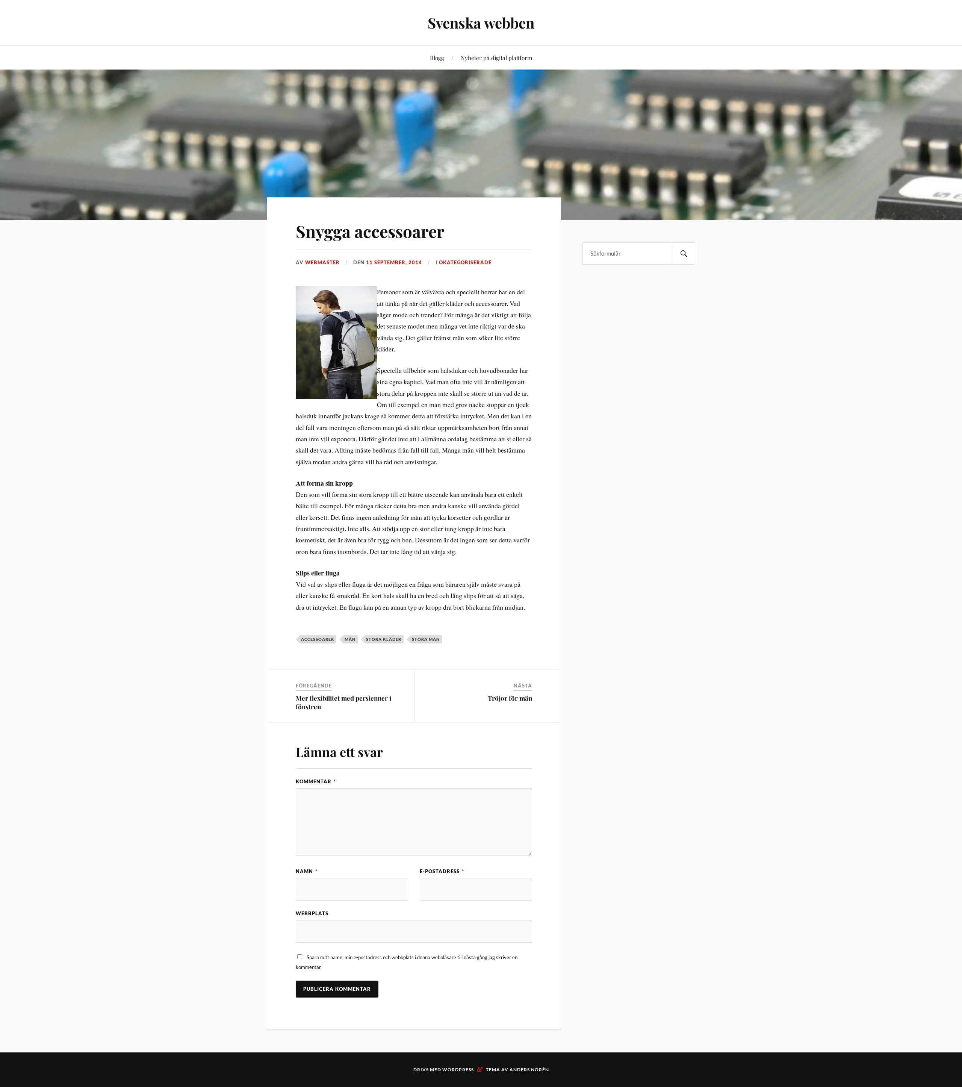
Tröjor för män (510, 698)
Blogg (437, 58)
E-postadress (442, 871)
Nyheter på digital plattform (496, 58)
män (350, 639)
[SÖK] (684, 253)
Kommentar (316, 781)
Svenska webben (481, 22)
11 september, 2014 (394, 262)
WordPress (458, 1069)
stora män (426, 639)
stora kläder (383, 639)
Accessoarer (317, 639)
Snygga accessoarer (370, 231)
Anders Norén (529, 1069)
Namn (307, 871)
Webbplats (312, 913)
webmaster (322, 262)
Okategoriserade (465, 262)
